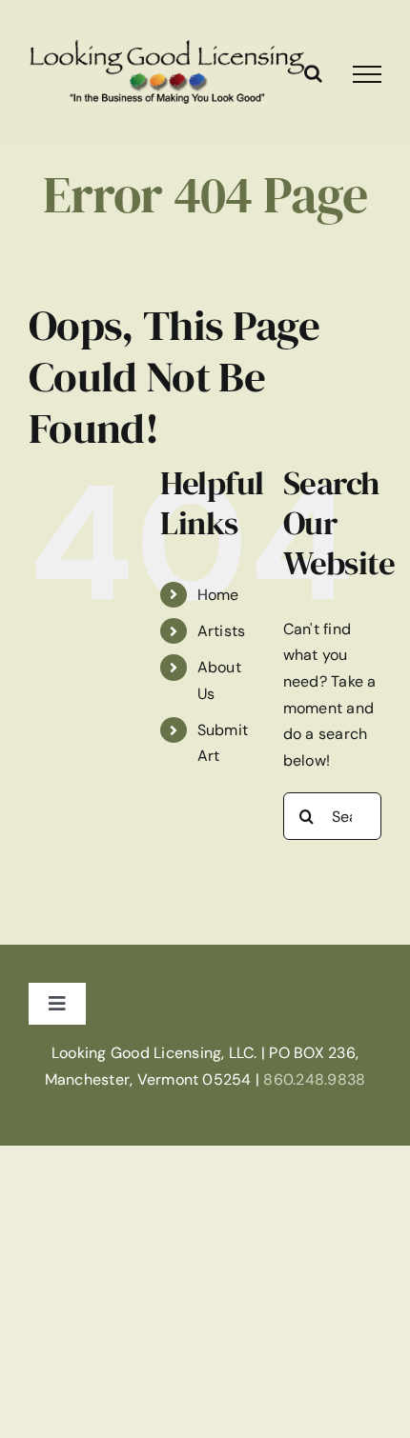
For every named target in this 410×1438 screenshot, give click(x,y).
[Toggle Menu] (367, 74)
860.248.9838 (314, 1079)
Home (218, 595)
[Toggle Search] (313, 73)
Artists (221, 631)
